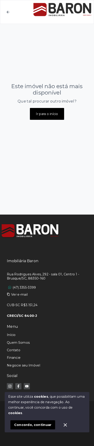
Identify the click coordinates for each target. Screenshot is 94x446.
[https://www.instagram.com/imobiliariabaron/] (10, 386)
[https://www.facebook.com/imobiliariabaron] (18, 386)
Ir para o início (47, 114)
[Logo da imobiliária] (31, 230)
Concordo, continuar (33, 425)
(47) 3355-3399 (24, 287)
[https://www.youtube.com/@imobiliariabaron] (27, 386)
